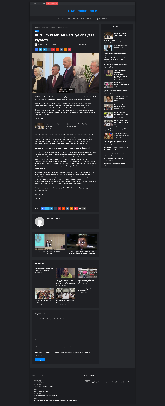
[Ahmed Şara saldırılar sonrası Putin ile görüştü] (108, 136)
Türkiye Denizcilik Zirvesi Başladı (113, 41)
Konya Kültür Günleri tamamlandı (113, 158)
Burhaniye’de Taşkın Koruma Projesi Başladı (116, 129)
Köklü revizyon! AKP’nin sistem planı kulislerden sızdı (121, 122)
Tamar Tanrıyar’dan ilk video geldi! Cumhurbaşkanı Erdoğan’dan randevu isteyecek (65, 281)
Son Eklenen (117, 27)
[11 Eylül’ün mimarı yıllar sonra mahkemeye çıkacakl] (108, 99)
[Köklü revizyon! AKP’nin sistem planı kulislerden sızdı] (65, 293)
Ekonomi (75, 19)
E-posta (37, 346)
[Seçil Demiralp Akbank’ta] (108, 48)
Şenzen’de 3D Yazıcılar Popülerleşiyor (115, 154)
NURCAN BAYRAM (42, 44)
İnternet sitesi (71, 346)
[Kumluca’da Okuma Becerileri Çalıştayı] (44, 293)
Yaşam (98, 19)
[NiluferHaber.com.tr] (82, 11)
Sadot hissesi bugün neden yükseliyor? (115, 163)
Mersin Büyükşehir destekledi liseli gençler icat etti (121, 114)
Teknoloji (90, 19)
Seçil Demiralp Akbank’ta (121, 45)
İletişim (104, 19)
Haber (68, 19)
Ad (36, 339)
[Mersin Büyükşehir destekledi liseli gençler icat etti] (108, 115)
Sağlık (82, 19)
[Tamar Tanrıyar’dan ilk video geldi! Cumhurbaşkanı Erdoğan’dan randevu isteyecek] (65, 273)
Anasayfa (61, 19)
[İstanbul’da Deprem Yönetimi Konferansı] (39, 126)
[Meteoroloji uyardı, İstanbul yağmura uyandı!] (87, 273)
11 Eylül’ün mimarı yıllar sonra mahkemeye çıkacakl (121, 98)
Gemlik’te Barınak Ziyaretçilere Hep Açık (78, 124)
